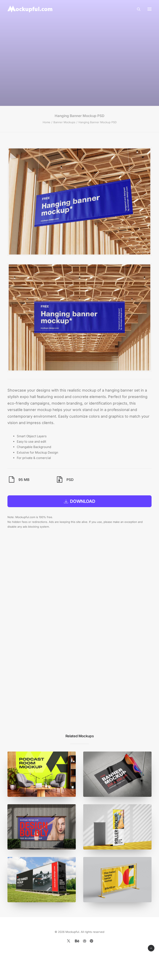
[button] (149, 9)
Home (46, 122)
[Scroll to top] (151, 948)
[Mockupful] (30, 9)
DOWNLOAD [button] (82, 501)
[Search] (137, 9)
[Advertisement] (82, 56)
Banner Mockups (64, 122)
